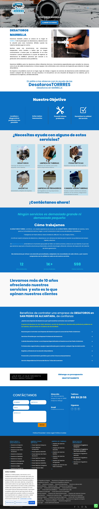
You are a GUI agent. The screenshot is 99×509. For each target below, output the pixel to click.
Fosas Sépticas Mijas (37, 468)
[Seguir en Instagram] (78, 409)
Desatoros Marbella (16, 454)
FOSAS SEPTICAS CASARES (69, 488)
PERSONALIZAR (10, 502)
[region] (20, 487)
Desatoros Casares (16, 459)
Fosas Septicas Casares (38, 458)
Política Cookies (60, 433)
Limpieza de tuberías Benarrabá (57, 493)
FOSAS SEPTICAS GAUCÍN (52, 502)
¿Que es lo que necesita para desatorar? (26, 377)
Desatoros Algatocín (65, 501)
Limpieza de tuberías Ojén (54, 495)
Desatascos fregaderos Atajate (40, 480)
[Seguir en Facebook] (72, 409)
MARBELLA (13, 41)
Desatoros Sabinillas (17, 456)
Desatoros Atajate (47, 484)
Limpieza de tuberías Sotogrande (73, 495)
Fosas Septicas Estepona (39, 445)
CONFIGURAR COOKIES (26, 498)
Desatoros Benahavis (17, 463)
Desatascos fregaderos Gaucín (40, 482)
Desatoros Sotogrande (17, 461)
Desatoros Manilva (16, 447)
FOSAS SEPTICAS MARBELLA (49, 490)
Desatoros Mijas (15, 466)
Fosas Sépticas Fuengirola (39, 465)
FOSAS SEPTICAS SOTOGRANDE (60, 491)
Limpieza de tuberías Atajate (38, 493)
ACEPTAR (31, 502)
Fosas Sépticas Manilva (38, 460)
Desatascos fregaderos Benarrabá (62, 480)
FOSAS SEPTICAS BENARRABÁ (52, 488)
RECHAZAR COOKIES (21, 502)
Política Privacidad (39, 433)
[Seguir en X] (75, 409)
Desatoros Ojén (52, 486)
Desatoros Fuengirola (17, 468)
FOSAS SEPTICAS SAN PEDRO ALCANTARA (38, 491)
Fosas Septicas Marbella (39, 451)
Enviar (42, 425)
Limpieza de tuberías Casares (77, 493)
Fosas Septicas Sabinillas (39, 463)
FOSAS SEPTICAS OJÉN (65, 490)
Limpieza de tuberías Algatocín (58, 497)
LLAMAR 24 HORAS (49, 22)
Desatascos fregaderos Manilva (60, 482)
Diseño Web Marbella (16, 507)
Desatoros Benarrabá (75, 484)
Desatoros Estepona (17, 445)
